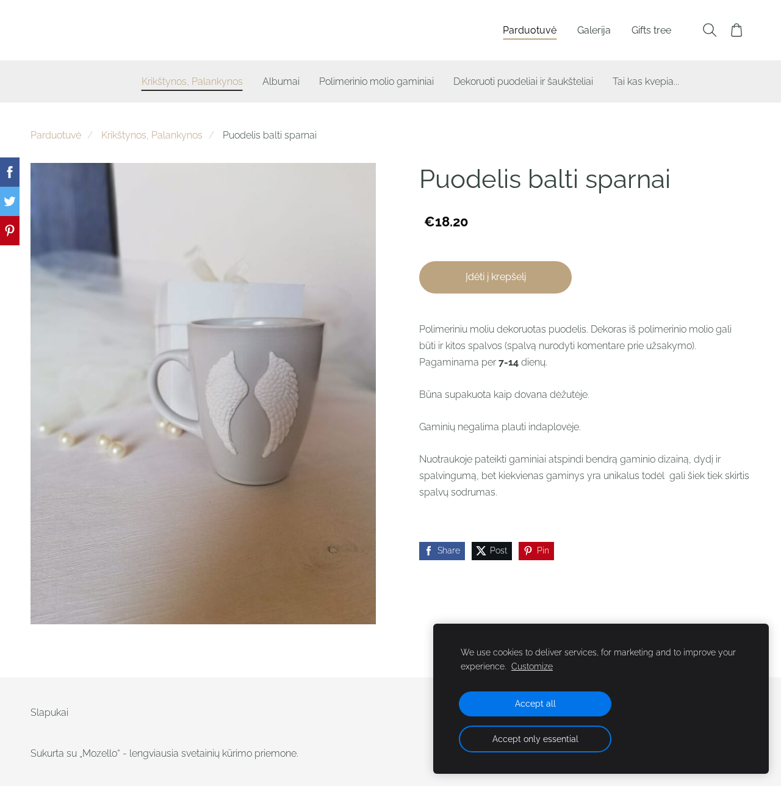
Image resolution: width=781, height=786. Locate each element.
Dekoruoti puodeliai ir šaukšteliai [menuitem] (523, 81)
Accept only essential (535, 739)
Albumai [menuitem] (281, 81)
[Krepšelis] (736, 30)
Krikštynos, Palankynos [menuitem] (192, 81)
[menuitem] (102, 79)
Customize (532, 666)
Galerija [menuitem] (594, 30)
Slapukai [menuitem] (49, 712)
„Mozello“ (99, 753)
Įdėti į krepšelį (496, 277)
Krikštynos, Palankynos (152, 135)
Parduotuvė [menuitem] (529, 30)
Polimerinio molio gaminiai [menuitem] (376, 81)
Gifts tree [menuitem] (651, 30)
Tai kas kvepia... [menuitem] (646, 81)
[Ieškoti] (709, 30)
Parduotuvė (56, 135)
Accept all (535, 703)
